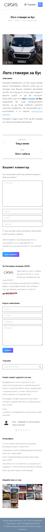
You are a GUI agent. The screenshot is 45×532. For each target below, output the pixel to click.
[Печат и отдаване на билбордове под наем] (30, 496)
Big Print (29, 523)
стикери (31, 98)
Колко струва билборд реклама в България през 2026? (20, 458)
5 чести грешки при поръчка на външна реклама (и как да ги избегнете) (19, 445)
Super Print (21, 523)
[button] (16, 430)
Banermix (36, 523)
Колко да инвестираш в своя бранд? (17, 470)
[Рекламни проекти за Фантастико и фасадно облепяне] (22, 488)
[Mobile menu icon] (40, 4)
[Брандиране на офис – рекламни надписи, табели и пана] (14, 504)
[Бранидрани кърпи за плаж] (38, 488)
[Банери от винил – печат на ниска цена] (14, 496)
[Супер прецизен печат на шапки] (6, 488)
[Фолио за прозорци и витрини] (38, 496)
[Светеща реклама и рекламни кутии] (14, 488)
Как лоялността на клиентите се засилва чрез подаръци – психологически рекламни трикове (22, 465)
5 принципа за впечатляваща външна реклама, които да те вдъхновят (22, 451)
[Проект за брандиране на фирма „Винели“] (22, 496)
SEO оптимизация (35, 520)
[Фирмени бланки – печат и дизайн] (6, 504)
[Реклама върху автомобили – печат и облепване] (6, 496)
